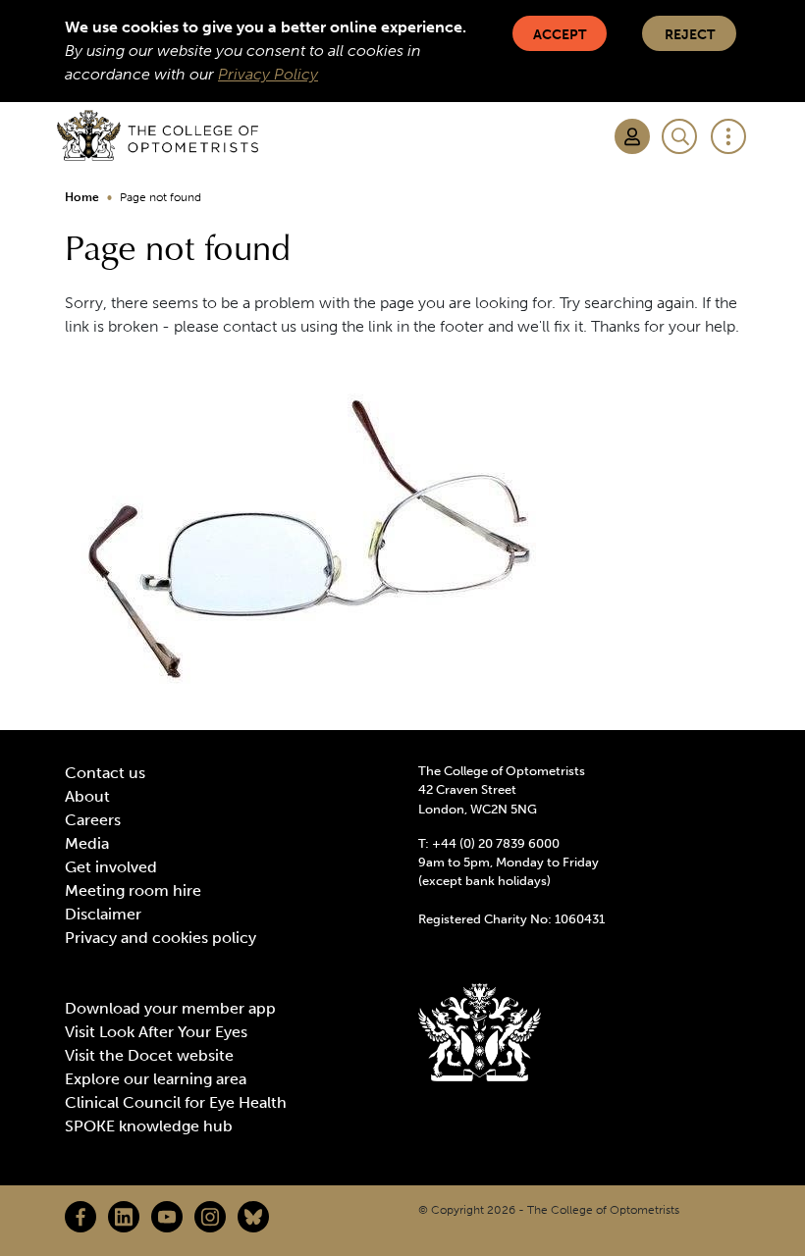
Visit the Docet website (149, 1055)
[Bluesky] (253, 1216)
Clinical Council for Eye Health (176, 1102)
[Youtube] (167, 1216)
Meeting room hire (133, 890)
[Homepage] (157, 135)
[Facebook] (80, 1216)
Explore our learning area (155, 1079)
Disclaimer (103, 914)
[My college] (632, 136)
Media (87, 843)
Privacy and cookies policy (160, 937)
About (87, 796)
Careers (93, 820)
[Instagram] (210, 1216)
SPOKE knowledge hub (149, 1126)
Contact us (105, 772)
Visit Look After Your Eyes (156, 1031)
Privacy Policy (268, 74)
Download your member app (170, 1008)
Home (82, 197)
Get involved (111, 867)
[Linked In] (123, 1216)
